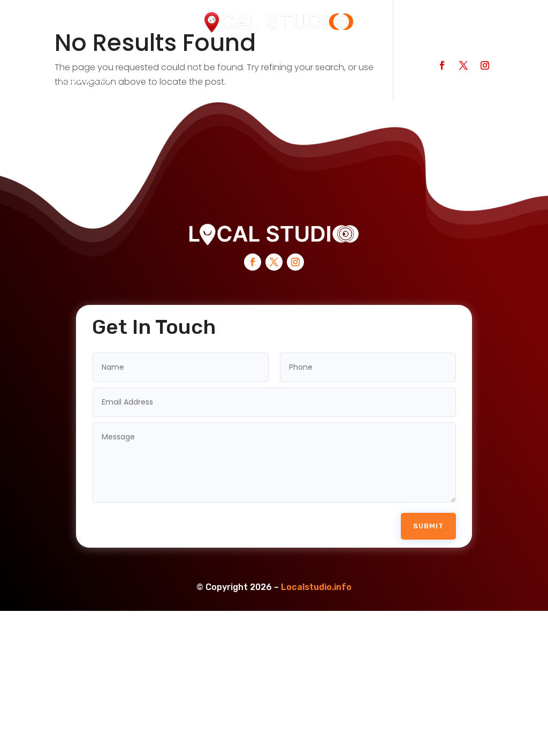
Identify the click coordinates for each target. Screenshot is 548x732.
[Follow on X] (463, 65)
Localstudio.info (316, 587)
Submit (428, 526)
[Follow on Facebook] (442, 65)
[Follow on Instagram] (484, 65)
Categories (241, 59)
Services (309, 59)
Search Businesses (151, 59)
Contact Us (86, 79)
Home (74, 59)
